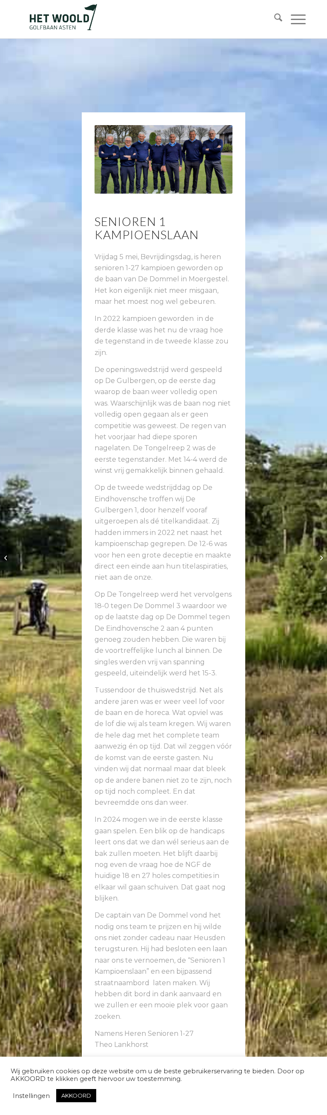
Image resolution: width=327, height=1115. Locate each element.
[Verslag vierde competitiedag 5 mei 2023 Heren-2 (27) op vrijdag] (320, 557)
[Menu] (294, 19)
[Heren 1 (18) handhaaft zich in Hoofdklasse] (6, 557)
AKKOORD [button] (76, 1095)
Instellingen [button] (31, 1096)
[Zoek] (274, 19)
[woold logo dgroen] (63, 19)
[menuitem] (274, 19)
